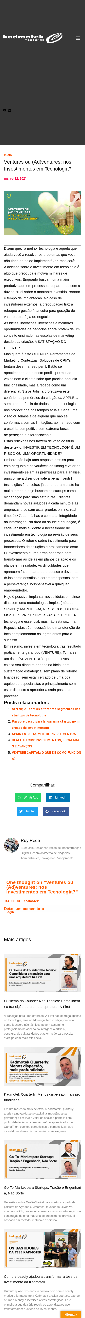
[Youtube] (4, 110)
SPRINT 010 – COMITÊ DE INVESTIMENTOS (44, 734)
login (10, 912)
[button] (78, 38)
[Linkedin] (9, 110)
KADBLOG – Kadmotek (22, 901)
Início (8, 155)
